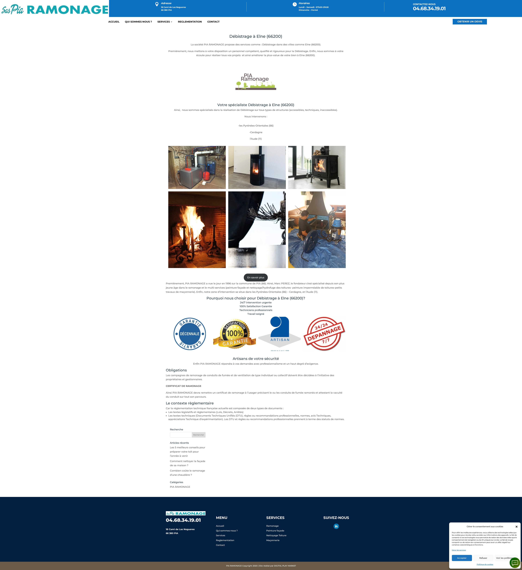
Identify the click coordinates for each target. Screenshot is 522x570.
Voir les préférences (506, 558)
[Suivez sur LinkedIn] (336, 526)
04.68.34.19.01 (429, 8)
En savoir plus (255, 277)
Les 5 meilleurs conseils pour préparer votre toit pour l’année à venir (187, 451)
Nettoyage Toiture (276, 535)
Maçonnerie (272, 540)
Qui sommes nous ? (138, 22)
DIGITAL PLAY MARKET (285, 566)
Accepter (462, 558)
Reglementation (190, 22)
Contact (213, 22)
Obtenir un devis (469, 21)
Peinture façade (275, 530)
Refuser (483, 558)
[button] (516, 526)
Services (163, 22)
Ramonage (272, 526)
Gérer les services (459, 550)
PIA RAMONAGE (180, 486)
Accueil (113, 22)
